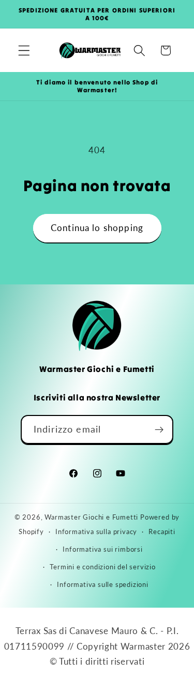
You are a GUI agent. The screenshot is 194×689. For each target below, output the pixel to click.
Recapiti (161, 532)
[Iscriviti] (159, 429)
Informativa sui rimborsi (102, 549)
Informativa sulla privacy (96, 532)
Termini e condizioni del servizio (103, 567)
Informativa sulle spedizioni (102, 584)
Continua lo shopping (97, 227)
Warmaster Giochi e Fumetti (91, 517)
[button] (24, 50)
